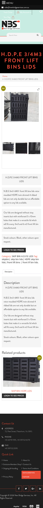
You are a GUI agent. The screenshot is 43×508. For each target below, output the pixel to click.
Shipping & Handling (10, 468)
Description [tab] (8, 271)
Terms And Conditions (31, 468)
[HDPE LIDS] (8, 148)
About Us (26, 460)
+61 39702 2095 (11, 448)
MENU (9, 3)
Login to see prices (14, 250)
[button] (4, 2)
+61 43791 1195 (10, 440)
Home (4, 76)
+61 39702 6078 (23, 440)
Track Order (8, 12)
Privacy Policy (8, 476)
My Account (25, 12)
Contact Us (27, 464)
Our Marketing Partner (29, 475)
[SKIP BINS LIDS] (21, 148)
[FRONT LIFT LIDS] (34, 148)
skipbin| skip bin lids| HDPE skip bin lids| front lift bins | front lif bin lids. (20, 261)
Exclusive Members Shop (12, 464)
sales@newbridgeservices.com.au (16, 7)
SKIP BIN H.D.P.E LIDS (22, 256)
